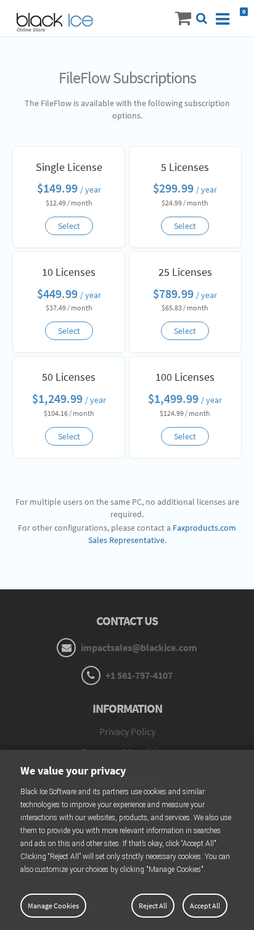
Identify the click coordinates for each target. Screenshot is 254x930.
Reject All (153, 905)
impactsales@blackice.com (138, 647)
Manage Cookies (53, 905)
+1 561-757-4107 (138, 675)
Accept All (205, 905)
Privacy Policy (127, 731)
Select (69, 225)
